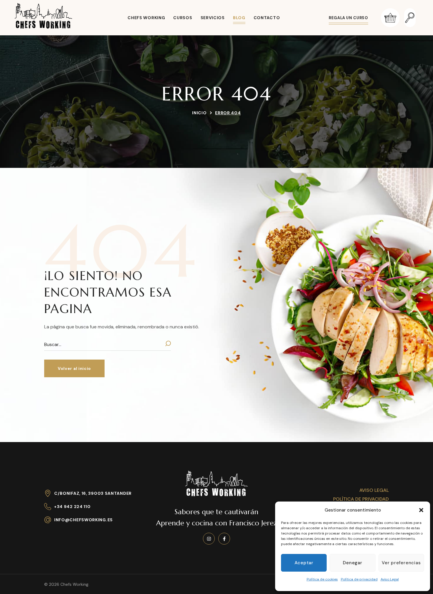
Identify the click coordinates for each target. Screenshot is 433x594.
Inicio (199, 112)
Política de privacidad (359, 579)
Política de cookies (322, 579)
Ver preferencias (401, 563)
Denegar (352, 563)
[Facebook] (224, 539)
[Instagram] (209, 539)
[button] (421, 510)
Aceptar (304, 563)
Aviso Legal (390, 579)
